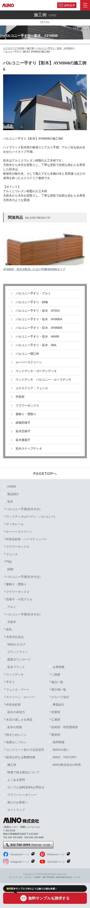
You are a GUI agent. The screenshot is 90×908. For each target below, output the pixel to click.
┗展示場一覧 (57, 689)
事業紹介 (58, 704)
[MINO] (8, 5)
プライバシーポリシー (22, 794)
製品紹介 (13, 494)
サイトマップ (16, 809)
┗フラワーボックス (16, 546)
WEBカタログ (16, 644)
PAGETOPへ (45, 473)
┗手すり (9, 682)
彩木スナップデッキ (29, 448)
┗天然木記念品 (13, 637)
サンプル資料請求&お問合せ (25, 787)
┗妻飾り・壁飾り (15, 584)
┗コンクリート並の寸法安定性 (23, 749)
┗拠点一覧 (56, 682)
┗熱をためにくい (15, 734)
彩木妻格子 (23, 440)
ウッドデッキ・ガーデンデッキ (36, 371)
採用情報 (58, 742)
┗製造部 (54, 734)
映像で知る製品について (23, 772)
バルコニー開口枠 (27, 353)
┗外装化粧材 (12, 704)
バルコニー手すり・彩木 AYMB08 (39, 327)
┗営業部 (54, 712)
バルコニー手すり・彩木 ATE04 (38, 310)
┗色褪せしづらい (15, 742)
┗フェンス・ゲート (16, 689)
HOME (11, 486)
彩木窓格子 (23, 431)
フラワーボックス (27, 405)
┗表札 (7, 629)
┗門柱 (7, 561)
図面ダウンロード (19, 659)
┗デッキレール (13, 524)
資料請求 (69, 5)
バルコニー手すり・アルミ (33, 293)
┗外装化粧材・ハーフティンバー (25, 539)
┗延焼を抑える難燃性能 (19, 757)
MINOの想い (61, 749)
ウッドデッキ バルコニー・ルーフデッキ (43, 379)
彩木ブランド (16, 667)
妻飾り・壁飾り (26, 414)
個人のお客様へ (17, 802)
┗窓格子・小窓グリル (17, 599)
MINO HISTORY (64, 757)
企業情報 (58, 667)
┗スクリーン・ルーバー (19, 697)
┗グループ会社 (59, 697)
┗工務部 (54, 719)
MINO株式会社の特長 (67, 764)
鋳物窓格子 (23, 422)
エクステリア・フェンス (32, 388)
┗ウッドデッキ (13, 674)
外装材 (20, 396)
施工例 (11, 764)
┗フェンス (10, 554)
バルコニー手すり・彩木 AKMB (37, 336)
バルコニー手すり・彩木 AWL (36, 345)
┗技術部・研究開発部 (63, 727)
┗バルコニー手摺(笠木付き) (21, 509)
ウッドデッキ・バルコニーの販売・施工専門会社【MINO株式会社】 (41, 877)
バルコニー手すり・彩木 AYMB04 (39, 319)
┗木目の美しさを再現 (17, 719)
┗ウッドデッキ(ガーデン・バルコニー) (29, 516)
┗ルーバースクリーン (17, 531)
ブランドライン (17, 652)
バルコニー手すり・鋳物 (32, 302)
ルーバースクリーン (29, 362)
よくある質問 (16, 779)
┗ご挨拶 (54, 674)
